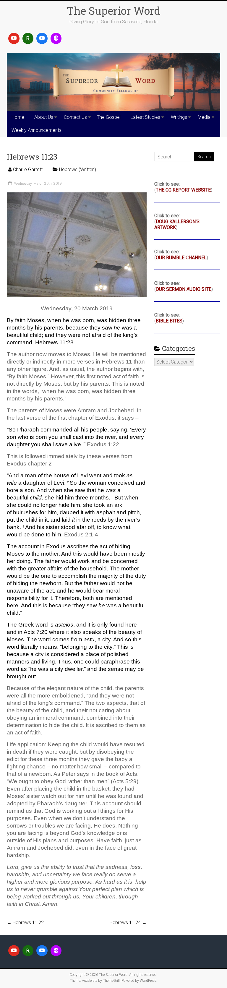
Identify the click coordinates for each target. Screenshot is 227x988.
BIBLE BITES (169, 321)
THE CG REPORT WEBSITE (183, 190)
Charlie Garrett (28, 169)
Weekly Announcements (36, 130)
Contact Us (75, 117)
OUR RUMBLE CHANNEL (181, 257)
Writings (179, 117)
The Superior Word (113, 11)
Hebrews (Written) (77, 169)
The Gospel (109, 117)
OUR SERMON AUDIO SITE (183, 289)
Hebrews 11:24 (128, 922)
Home (18, 117)
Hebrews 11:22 (25, 922)
